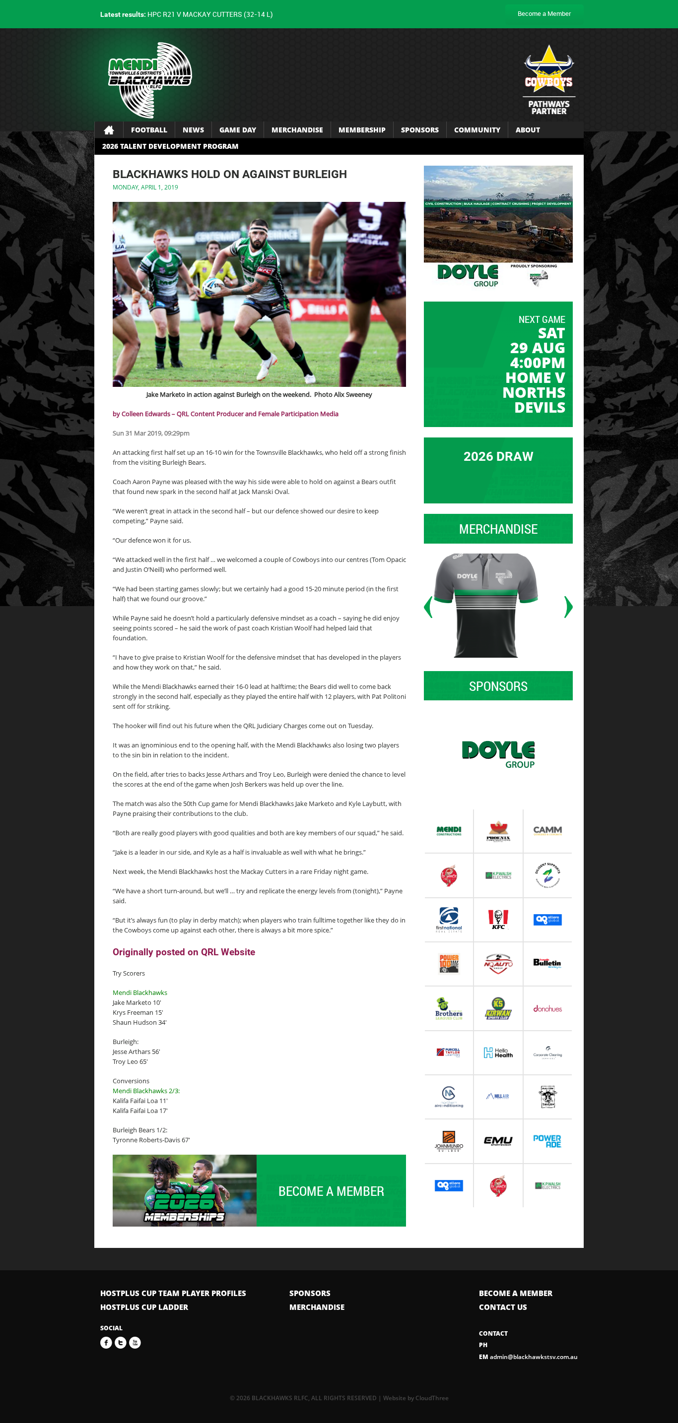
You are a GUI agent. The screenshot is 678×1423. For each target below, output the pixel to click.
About (528, 129)
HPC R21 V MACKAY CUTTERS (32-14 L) (186, 14)
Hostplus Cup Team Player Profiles (173, 1293)
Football (149, 129)
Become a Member (544, 13)
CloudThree (432, 1398)
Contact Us (503, 1307)
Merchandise (297, 129)
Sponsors (420, 129)
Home (109, 130)
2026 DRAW (499, 456)
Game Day (237, 129)
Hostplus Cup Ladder (144, 1307)
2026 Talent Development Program (170, 146)
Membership (362, 129)
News (193, 129)
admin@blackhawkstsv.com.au (528, 1357)
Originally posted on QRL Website (184, 952)
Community (477, 129)
